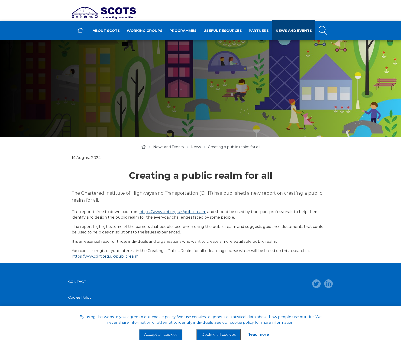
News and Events (294, 30)
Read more (258, 334)
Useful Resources (223, 30)
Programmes (183, 30)
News (196, 147)
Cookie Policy (79, 297)
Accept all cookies (160, 334)
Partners (259, 30)
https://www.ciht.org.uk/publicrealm (172, 212)
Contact (77, 281)
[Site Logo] (109, 13)
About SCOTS (106, 30)
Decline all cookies (218, 334)
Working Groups (144, 30)
